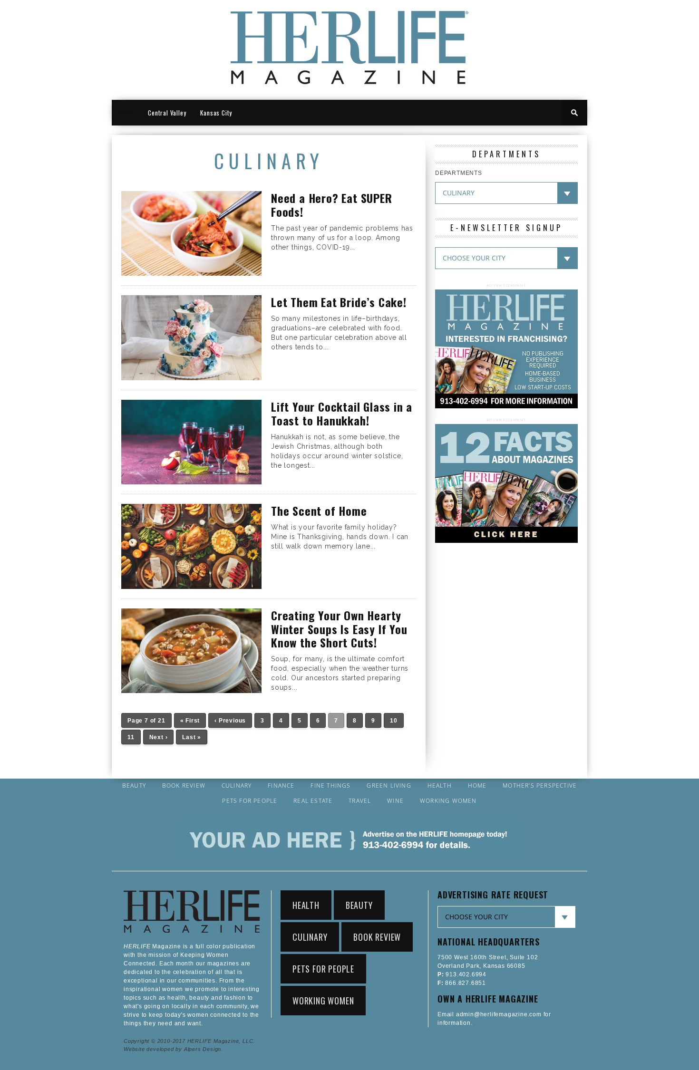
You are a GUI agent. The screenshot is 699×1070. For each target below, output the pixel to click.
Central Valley (167, 112)
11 (131, 737)
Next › (158, 737)
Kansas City (216, 112)
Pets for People (249, 801)
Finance (281, 785)
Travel (360, 801)
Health (439, 785)
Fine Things (330, 785)
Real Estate (312, 801)
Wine (395, 801)
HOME (126, 112)
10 (394, 720)
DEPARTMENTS (458, 173)
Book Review (183, 785)
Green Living (389, 785)
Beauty (134, 785)
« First (190, 720)
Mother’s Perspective (540, 785)
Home (477, 785)
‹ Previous (230, 720)
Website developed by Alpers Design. (173, 1049)
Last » (191, 737)
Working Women (448, 801)
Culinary (237, 785)
